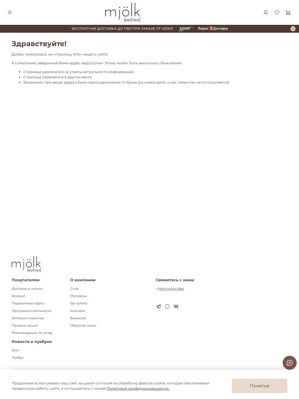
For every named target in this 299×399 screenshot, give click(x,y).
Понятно (260, 385)
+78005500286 (170, 289)
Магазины (78, 296)
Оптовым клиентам (28, 318)
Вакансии (78, 318)
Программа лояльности (32, 311)
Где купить (78, 303)
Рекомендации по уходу (32, 333)
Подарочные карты (28, 303)
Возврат (18, 296)
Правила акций (25, 325)
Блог (16, 350)
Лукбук (17, 358)
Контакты (78, 311)
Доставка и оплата (27, 289)
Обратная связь (83, 325)
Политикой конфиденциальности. (138, 388)
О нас (74, 289)
